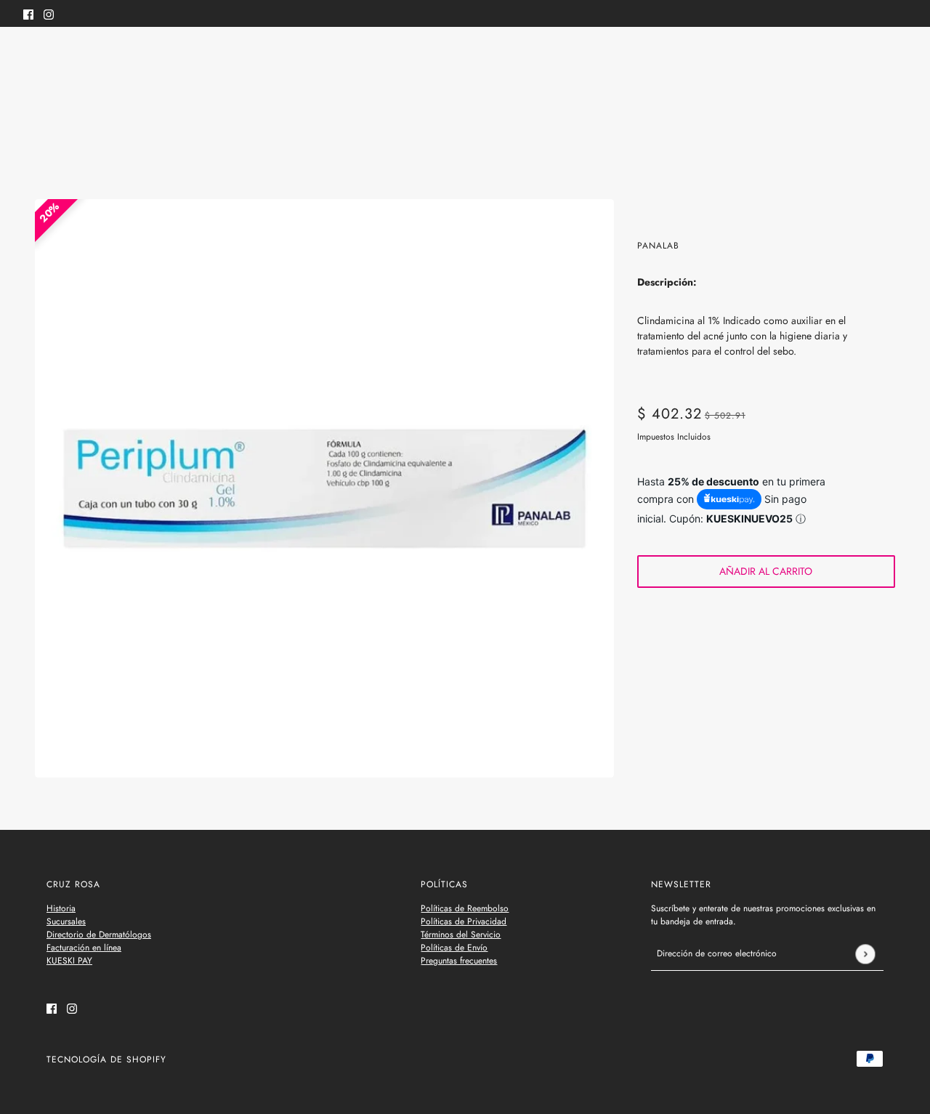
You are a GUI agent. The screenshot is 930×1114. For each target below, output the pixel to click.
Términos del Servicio (461, 934)
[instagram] (49, 13)
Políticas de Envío (454, 947)
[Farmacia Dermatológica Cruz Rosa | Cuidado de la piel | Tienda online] (465, 57)
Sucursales (66, 921)
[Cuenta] (871, 57)
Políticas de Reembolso (465, 908)
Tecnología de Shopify (106, 1059)
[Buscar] (31, 54)
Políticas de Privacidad (463, 921)
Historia (61, 908)
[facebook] (28, 13)
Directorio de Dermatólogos (98, 934)
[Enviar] (865, 954)
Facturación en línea (83, 947)
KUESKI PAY (69, 960)
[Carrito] (899, 57)
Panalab (658, 245)
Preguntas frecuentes (459, 960)
